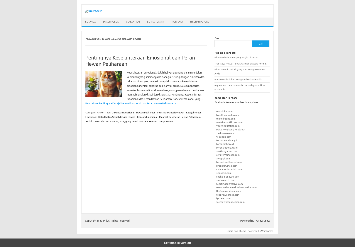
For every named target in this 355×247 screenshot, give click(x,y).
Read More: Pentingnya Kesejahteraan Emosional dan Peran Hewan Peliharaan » (130, 103)
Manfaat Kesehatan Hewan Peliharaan (179, 117)
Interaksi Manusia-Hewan (170, 112)
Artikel (100, 112)
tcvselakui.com (224, 111)
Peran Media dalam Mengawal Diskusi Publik (238, 79)
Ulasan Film (133, 22)
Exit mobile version (177, 243)
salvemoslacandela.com (229, 169)
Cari (216, 38)
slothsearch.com (225, 180)
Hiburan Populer (200, 22)
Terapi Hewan (165, 121)
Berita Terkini (155, 22)
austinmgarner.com (226, 151)
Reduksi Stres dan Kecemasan (102, 121)
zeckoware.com (225, 133)
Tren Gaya (177, 22)
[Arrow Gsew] (93, 10)
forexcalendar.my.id (227, 140)
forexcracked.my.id (227, 147)
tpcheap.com (223, 198)
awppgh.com (223, 158)
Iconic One (232, 231)
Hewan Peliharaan (145, 112)
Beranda (90, 22)
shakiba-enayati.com (227, 176)
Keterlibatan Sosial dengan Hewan (116, 117)
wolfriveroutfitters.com (229, 122)
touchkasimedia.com (227, 115)
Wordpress (267, 231)
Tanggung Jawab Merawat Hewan (138, 121)
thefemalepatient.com (228, 191)
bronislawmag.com (226, 165)
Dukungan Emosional (123, 112)
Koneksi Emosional (147, 117)
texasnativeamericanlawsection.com (236, 187)
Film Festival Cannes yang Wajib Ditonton (236, 57)
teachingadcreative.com (229, 183)
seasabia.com (223, 172)
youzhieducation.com (228, 125)
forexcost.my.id (225, 143)
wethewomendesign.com (230, 201)
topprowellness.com (227, 194)
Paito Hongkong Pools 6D (230, 129)
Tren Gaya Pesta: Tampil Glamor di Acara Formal (240, 63)
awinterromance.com (228, 154)
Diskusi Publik (111, 22)
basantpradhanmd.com (229, 162)
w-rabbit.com (223, 136)
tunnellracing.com (226, 118)
